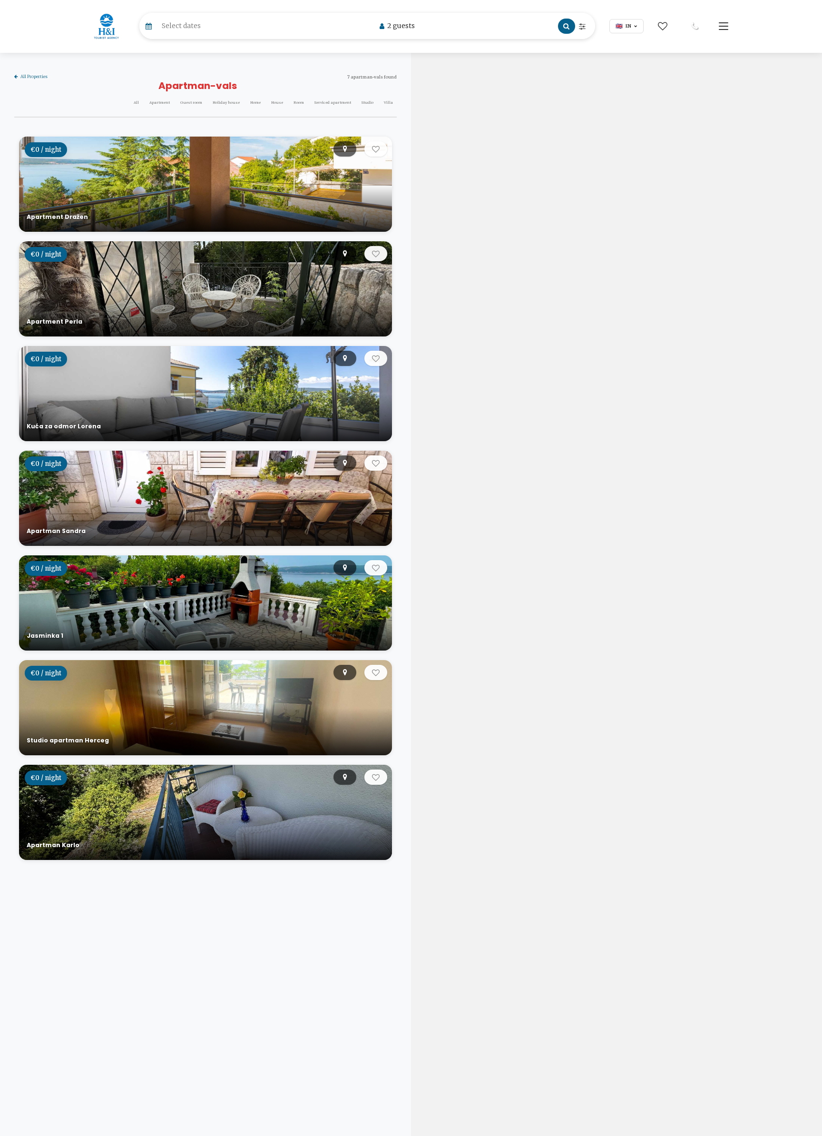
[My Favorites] (662, 26)
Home (255, 102)
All (136, 102)
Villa (388, 102)
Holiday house (226, 102)
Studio (367, 102)
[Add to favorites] (375, 149)
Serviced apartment (332, 102)
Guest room (191, 102)
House (277, 102)
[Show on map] (344, 149)
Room (299, 102)
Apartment (159, 102)
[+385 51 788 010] (694, 26)
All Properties (34, 76)
